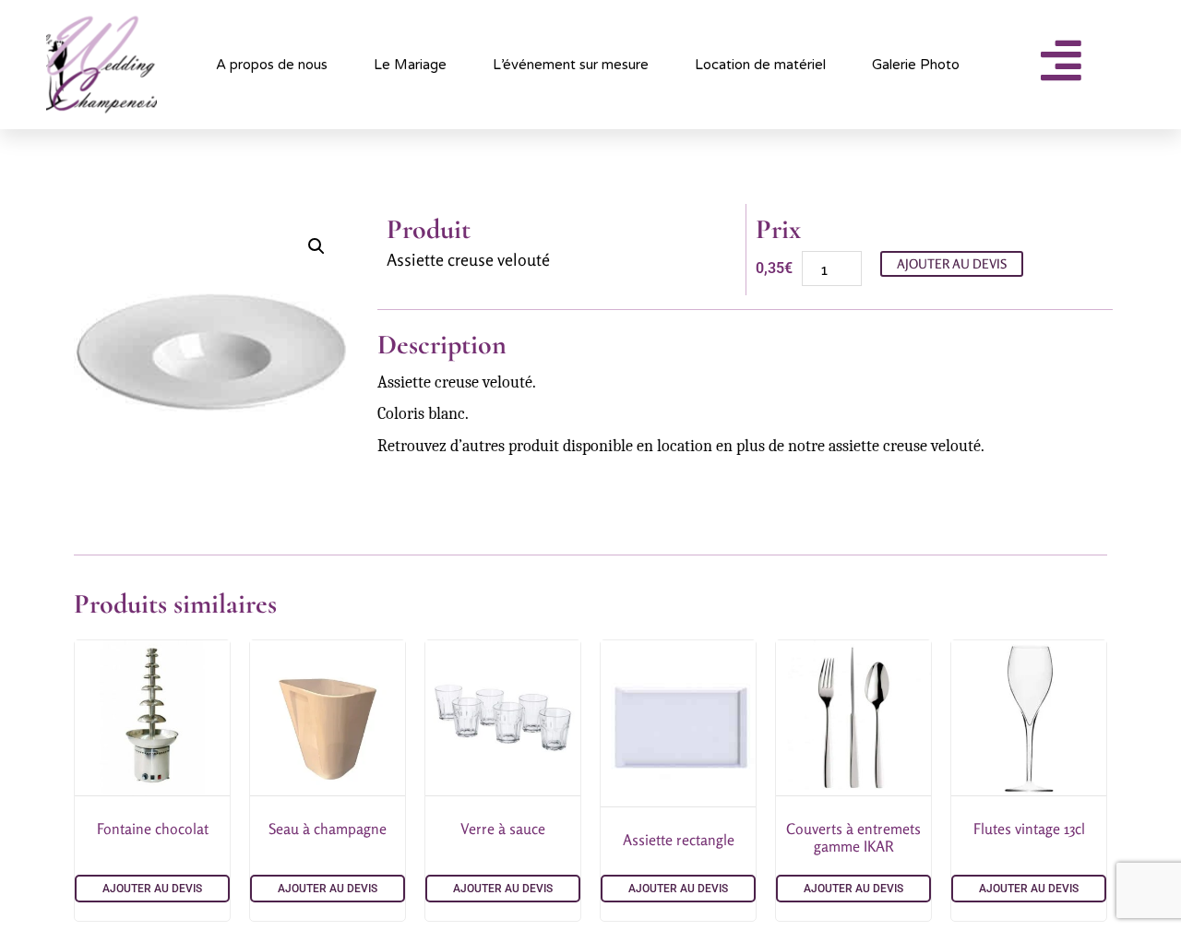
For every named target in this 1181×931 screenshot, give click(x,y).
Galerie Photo (916, 64)
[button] (316, 246)
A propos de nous (272, 64)
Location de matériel (760, 64)
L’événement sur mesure (571, 64)
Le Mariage (410, 64)
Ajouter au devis (952, 263)
